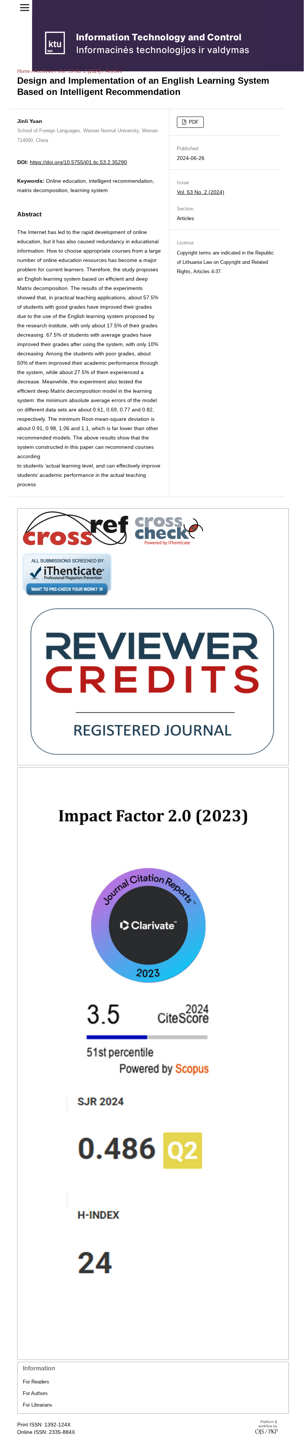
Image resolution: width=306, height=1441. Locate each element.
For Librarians (37, 1405)
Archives (43, 71)
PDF (193, 122)
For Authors (35, 1393)
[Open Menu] (24, 7)
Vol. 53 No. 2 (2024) (79, 71)
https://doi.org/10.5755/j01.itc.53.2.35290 (78, 162)
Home (23, 71)
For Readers (36, 1382)
